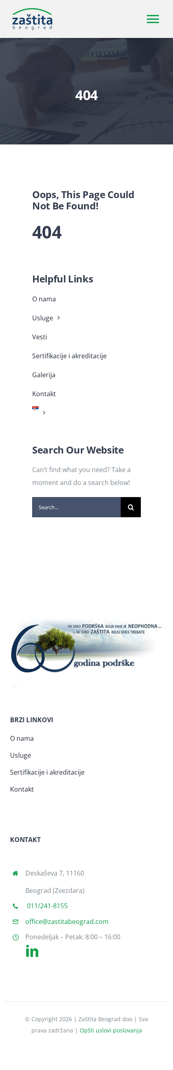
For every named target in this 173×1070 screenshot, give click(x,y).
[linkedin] (32, 951)
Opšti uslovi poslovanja (111, 1030)
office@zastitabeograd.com (67, 921)
